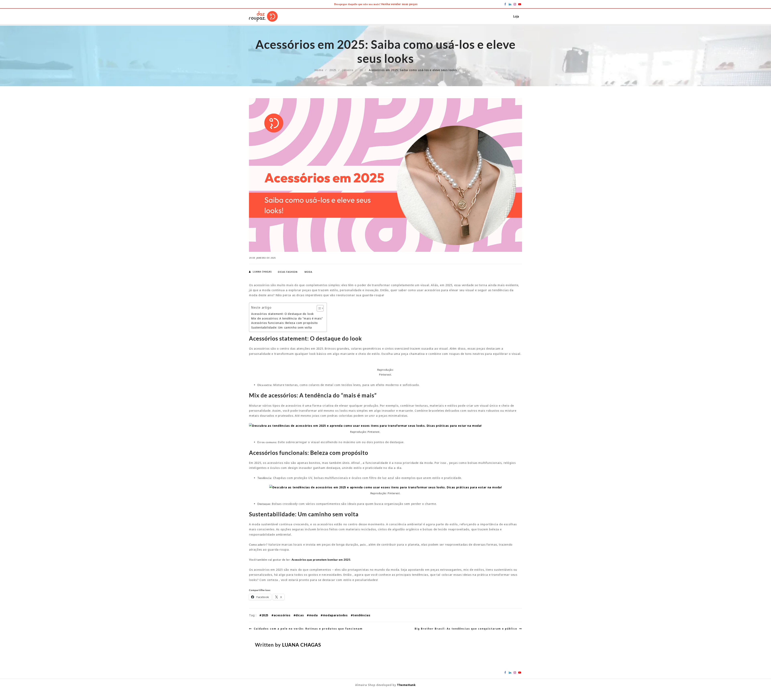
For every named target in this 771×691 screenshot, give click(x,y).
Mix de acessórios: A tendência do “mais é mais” (287, 318)
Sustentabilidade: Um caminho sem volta (281, 327)
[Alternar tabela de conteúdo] (318, 308)
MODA (308, 271)
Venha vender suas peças (399, 4)
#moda (312, 615)
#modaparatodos (334, 615)
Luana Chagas (262, 271)
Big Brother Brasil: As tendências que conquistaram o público (466, 628)
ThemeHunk (406, 685)
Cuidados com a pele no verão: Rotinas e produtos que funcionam (308, 628)
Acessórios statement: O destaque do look (282, 314)
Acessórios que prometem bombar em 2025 (321, 559)
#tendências (360, 615)
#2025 (263, 615)
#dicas (299, 615)
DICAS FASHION (288, 271)
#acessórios (281, 615)
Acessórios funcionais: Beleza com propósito (284, 323)
